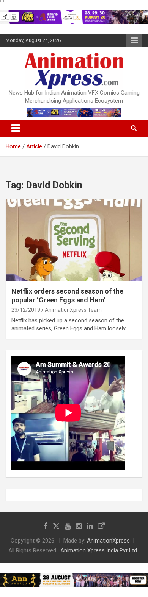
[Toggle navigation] (15, 128)
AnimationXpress (108, 540)
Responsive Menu (134, 40)
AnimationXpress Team (73, 310)
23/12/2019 (25, 310)
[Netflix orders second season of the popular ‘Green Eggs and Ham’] (74, 240)
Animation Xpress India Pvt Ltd (98, 550)
